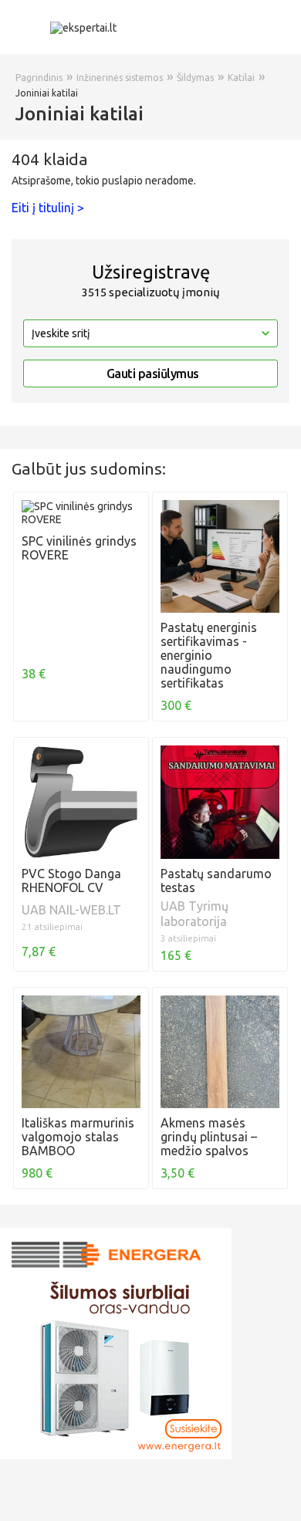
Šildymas (195, 78)
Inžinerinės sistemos (119, 78)
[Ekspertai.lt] (83, 27)
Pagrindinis (39, 78)
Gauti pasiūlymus (153, 373)
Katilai (241, 78)
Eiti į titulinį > (48, 208)
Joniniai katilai (46, 93)
